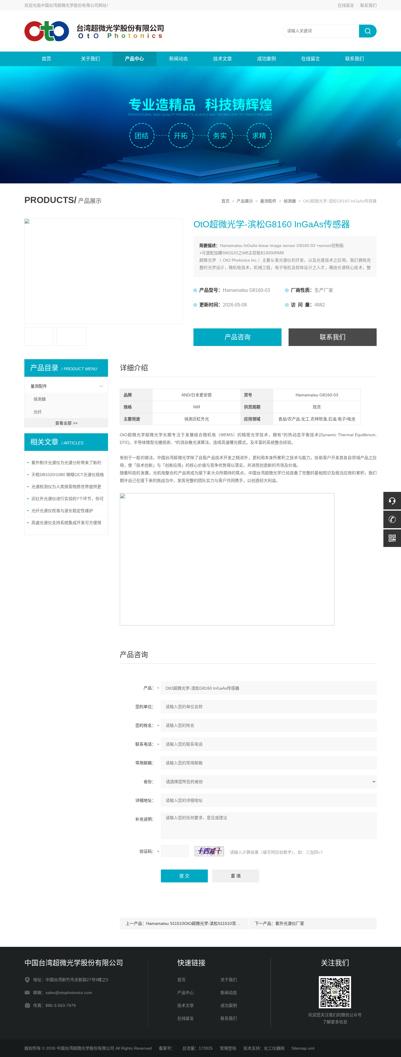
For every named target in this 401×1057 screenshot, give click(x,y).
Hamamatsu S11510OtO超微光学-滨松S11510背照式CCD (199, 923)
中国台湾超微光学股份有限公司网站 (74, 5)
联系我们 (368, 5)
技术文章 (222, 58)
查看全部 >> (66, 423)
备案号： (167, 1048)
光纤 (37, 412)
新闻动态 (178, 58)
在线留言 (346, 5)
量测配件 (268, 201)
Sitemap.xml (303, 1048)
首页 (46, 58)
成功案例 (266, 58)
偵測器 (290, 201)
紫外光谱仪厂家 (289, 923)
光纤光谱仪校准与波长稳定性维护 (62, 510)
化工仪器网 (274, 1048)
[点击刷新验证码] (209, 851)
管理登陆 (228, 1048)
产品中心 (134, 58)
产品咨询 (237, 337)
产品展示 (245, 201)
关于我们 (90, 58)
